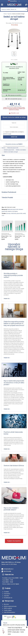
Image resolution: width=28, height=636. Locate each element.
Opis (3, 155)
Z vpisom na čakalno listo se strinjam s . (13, 133)
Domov (5, 13)
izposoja (8, 213)
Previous (1, 230)
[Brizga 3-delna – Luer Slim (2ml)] (21, 226)
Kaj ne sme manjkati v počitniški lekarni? (11, 509)
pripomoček (19, 213)
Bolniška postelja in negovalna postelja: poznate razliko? (13, 275)
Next (26, 230)
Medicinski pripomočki (12, 209)
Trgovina (9, 13)
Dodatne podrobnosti (9, 192)
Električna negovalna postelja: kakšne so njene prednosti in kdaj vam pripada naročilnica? (14, 323)
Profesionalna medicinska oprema (6, 234)
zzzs (3, 215)
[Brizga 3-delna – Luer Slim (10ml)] (7, 226)
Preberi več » (7, 298)
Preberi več (26, 239)
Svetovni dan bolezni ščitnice (14, 465)
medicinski (13, 213)
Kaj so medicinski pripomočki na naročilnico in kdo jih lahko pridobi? (14, 382)
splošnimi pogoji (7, 134)
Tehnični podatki (7, 197)
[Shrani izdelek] (13, 222)
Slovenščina (13, 1)
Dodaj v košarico (13, 239)
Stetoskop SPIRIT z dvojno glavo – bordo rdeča (16, 632)
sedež (24, 213)
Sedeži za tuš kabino (13, 211)
